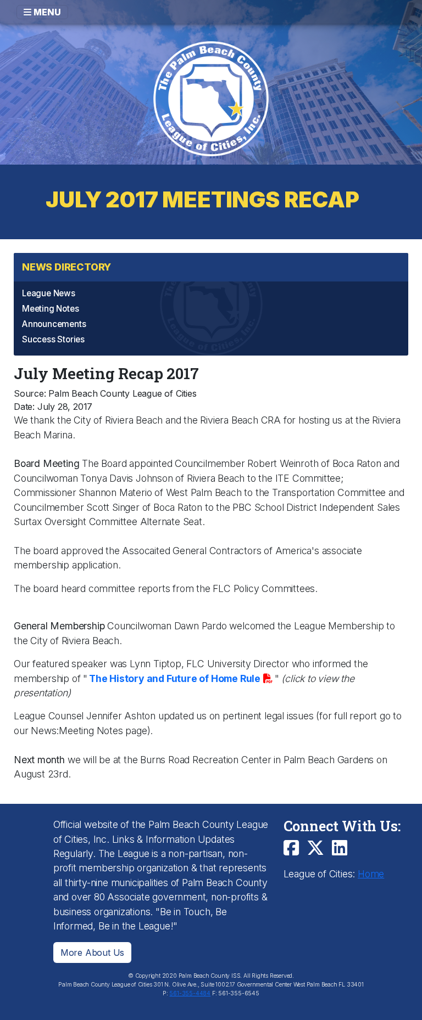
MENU (46, 12)
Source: (30, 393)
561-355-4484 (189, 993)
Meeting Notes (50, 308)
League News (48, 293)
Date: (24, 406)
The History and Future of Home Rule (174, 678)
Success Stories (53, 339)
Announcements (54, 324)
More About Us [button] (92, 952)
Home (371, 874)
